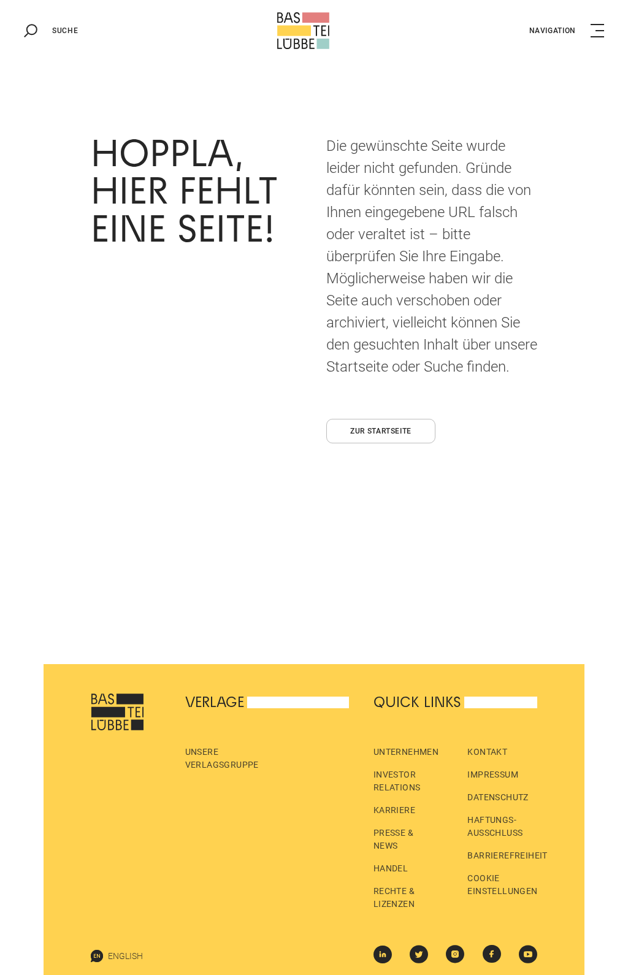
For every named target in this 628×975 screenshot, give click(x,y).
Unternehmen (405, 752)
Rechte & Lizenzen (394, 897)
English (125, 956)
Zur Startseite (381, 431)
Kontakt (487, 752)
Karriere (394, 810)
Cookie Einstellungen (502, 884)
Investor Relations (397, 781)
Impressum (492, 774)
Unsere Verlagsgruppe (222, 758)
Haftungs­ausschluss (495, 826)
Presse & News (393, 839)
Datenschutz (497, 797)
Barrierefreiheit (507, 855)
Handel (390, 868)
